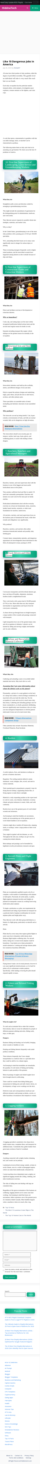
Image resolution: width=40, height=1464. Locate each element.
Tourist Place (9, 1441)
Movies (7, 1421)
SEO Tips (8, 1427)
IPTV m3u (8, 1412)
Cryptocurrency (10, 1395)
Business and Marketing (13, 1380)
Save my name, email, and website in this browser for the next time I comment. (18, 1270)
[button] (27, 8)
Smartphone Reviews (12, 1430)
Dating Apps (9, 1397)
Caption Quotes (10, 1383)
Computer (8, 1389)
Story (6, 1436)
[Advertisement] (20, 33)
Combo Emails (9, 1386)
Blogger (7, 1374)
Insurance (8, 1406)
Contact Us (18, 1455)
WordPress (9, 1444)
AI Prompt (8, 1368)
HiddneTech (9, 8)
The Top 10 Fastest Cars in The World (18, 1215)
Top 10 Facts (9, 1207)
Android (7, 1371)
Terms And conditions (16, 1458)
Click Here (28, 2)
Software (8, 1433)
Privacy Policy (29, 1455)
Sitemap (28, 1458)
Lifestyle (8, 1418)
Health (7, 1403)
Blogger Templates (11, 1377)
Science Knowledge (11, 1424)
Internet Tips (9, 1409)
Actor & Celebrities (11, 1362)
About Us (9, 1455)
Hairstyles (8, 1400)
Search (7, 1291)
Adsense (8, 1365)
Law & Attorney (10, 1415)
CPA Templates (10, 1392)
